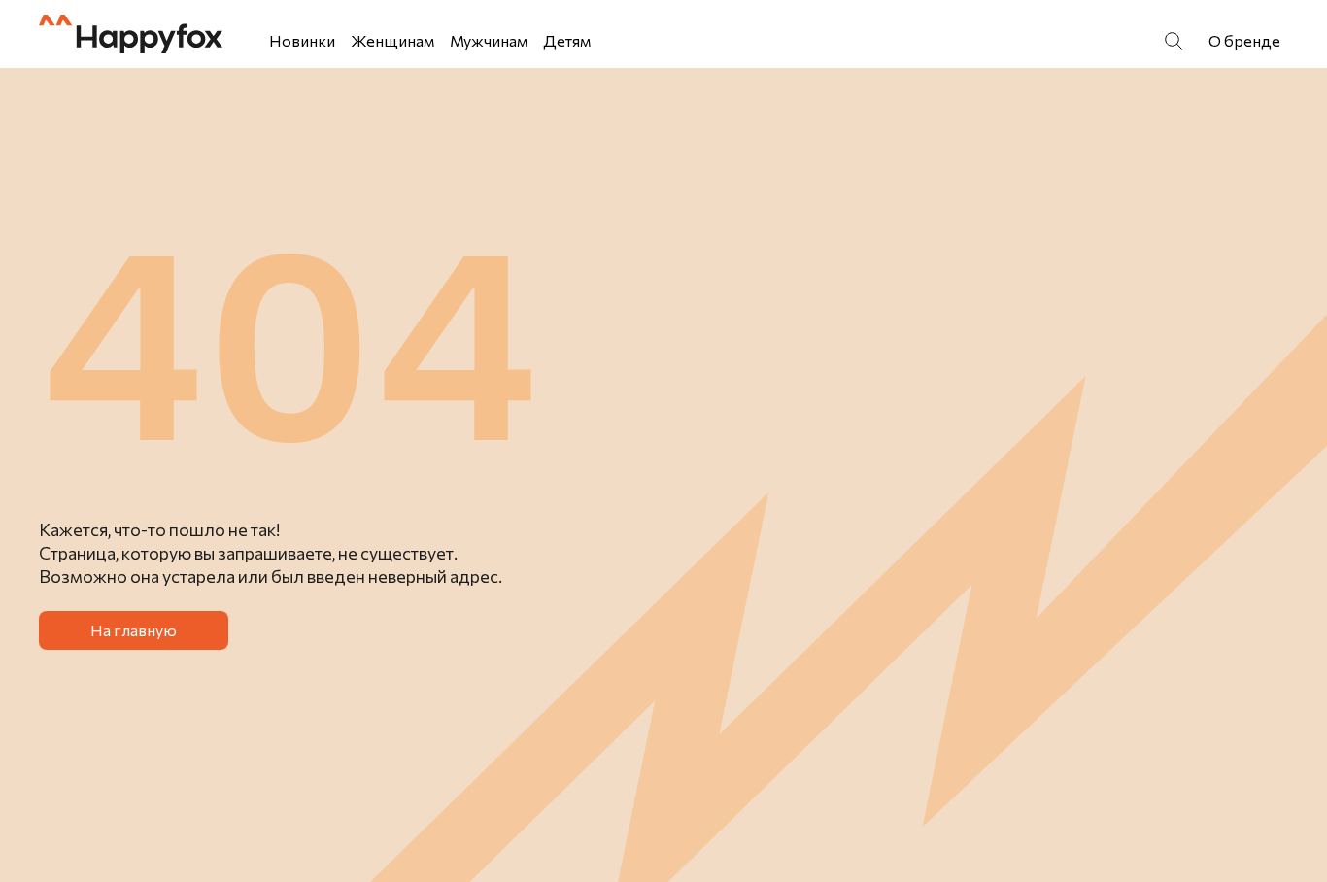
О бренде (1244, 40)
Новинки (302, 40)
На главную (133, 630)
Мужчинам (488, 40)
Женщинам (392, 40)
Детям (567, 40)
